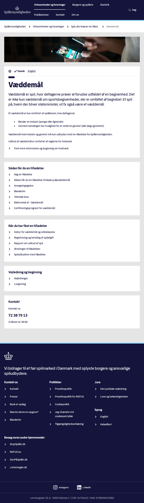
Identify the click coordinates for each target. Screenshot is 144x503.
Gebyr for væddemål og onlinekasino (34, 232)
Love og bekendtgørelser (114, 396)
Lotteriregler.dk (18, 467)
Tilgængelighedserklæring (69, 424)
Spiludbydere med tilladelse (29, 254)
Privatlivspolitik (63, 389)
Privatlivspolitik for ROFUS (69, 396)
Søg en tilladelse (23, 174)
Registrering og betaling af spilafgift (34, 237)
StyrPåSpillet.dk (18, 459)
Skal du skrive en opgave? (24, 412)
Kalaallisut (106, 424)
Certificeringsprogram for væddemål (34, 208)
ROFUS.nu (15, 452)
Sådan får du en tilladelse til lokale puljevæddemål (42, 180)
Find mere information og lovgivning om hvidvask (41, 148)
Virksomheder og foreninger (48, 26)
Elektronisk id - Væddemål (28, 202)
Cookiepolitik (62, 404)
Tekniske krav (21, 197)
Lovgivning (20, 284)
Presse (14, 396)
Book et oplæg (18, 404)
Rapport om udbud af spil (28, 243)
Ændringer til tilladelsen (27, 249)
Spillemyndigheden (15, 26)
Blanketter (19, 191)
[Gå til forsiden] (17, 10)
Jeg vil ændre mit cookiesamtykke (64, 414)
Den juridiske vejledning (113, 389)
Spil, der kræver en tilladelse (85, 26)
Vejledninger (21, 278)
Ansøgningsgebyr (24, 185)
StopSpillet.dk (17, 444)
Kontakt (14, 389)
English (32, 71)
